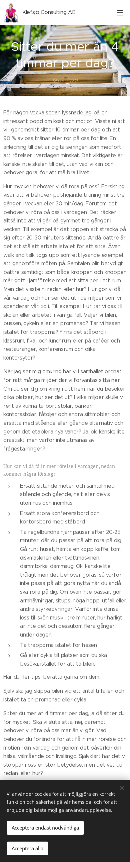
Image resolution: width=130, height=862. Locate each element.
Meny (120, 12)
